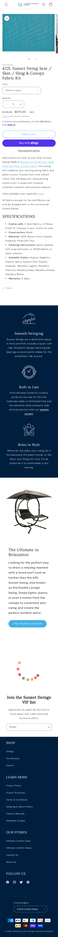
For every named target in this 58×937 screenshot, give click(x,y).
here (41, 193)
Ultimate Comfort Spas (18, 840)
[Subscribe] (48, 727)
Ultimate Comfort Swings (23, 931)
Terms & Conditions (16, 799)
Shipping (5, 116)
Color (5, 84)
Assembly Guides (15, 820)
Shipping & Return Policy (19, 806)
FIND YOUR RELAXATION (27, 623)
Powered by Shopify (44, 931)
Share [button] (9, 288)
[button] (6, 4)
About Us (11, 862)
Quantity (6, 98)
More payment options (29, 150)
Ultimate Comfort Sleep (18, 847)
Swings (10, 751)
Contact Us (12, 855)
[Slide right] (35, 59)
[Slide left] (22, 59)
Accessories (12, 758)
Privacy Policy (13, 785)
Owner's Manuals (15, 813)
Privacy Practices (15, 792)
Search (10, 765)
